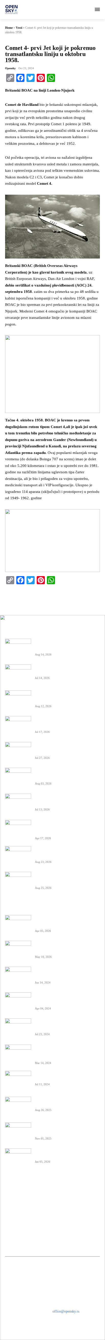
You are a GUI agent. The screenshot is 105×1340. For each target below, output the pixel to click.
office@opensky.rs (65, 1311)
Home (9, 28)
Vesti (19, 28)
